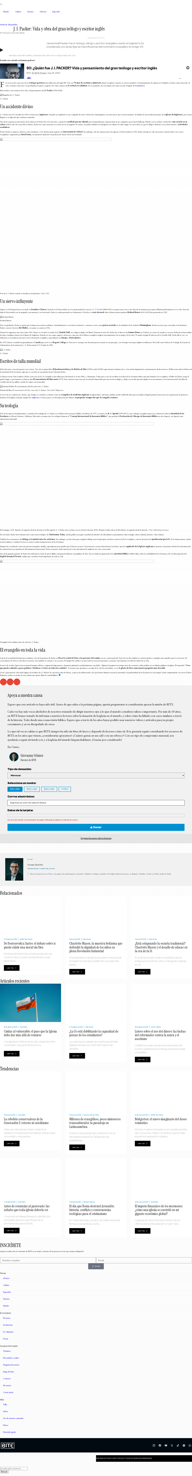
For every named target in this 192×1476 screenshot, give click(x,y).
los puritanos (140, 85)
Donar (5, 1338)
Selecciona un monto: (22, 783)
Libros (5, 1411)
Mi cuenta (7, 1385)
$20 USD (32, 789)
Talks (5, 1404)
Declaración (8, 1325)
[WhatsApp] (190, 1446)
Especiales (56, 11)
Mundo (6, 11)
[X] (172, 1446)
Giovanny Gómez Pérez (14, 33)
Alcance (30, 11)
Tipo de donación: (19, 769)
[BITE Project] (7, 1446)
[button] (3, 682)
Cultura (18, 11)
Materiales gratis (9, 1432)
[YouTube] (166, 1446)
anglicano (35, 397)
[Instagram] (154, 1446)
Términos (6, 1351)
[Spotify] (184, 1446)
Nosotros (6, 1318)
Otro (64, 789)
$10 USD (15, 789)
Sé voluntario (8, 1331)
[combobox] (14, 1468)
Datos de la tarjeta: (20, 810)
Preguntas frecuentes (11, 1364)
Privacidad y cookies (11, 1357)
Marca (5, 1425)
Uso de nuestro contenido (13, 1418)
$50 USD (49, 789)
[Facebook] (160, 1446)
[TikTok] (178, 1446)
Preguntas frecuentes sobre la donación (96, 838)
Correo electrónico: (21, 796)
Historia (43, 11)
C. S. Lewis (97, 309)
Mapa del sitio (8, 1371)
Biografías (13, 24)
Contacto (7, 1378)
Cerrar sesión (8, 1392)
